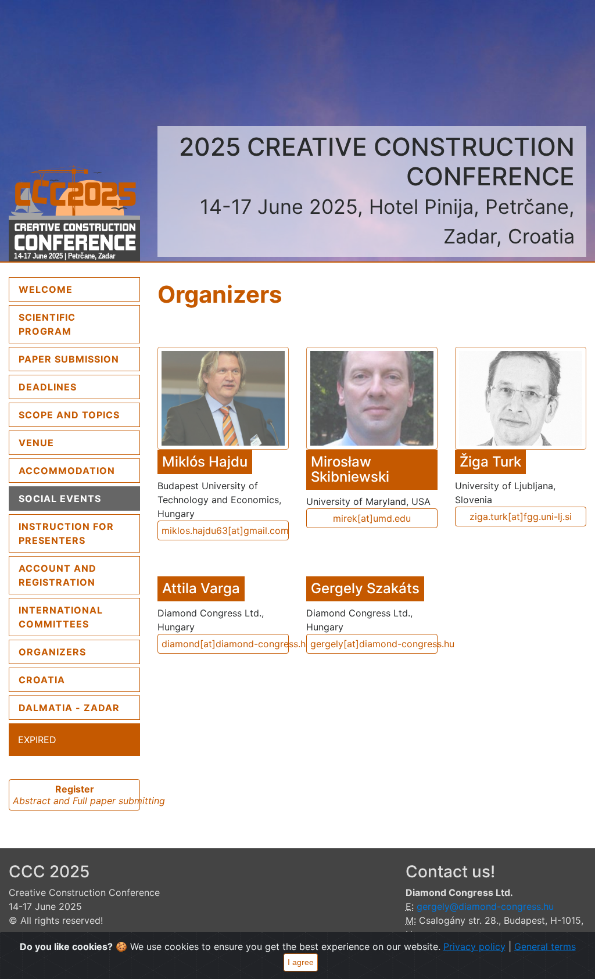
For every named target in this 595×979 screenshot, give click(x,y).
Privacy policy (474, 946)
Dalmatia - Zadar (69, 707)
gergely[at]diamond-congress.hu (374, 644)
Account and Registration (57, 575)
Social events (60, 498)
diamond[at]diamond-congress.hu (225, 644)
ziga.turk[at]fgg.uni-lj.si (520, 516)
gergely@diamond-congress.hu (485, 906)
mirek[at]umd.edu (372, 518)
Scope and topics (69, 415)
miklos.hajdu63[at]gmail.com (225, 530)
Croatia (42, 680)
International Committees (61, 617)
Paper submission (69, 359)
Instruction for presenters (66, 533)
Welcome (75, 289)
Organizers (52, 652)
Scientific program (47, 324)
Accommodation (67, 470)
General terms (545, 946)
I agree (301, 962)
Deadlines (48, 387)
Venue (36, 443)
